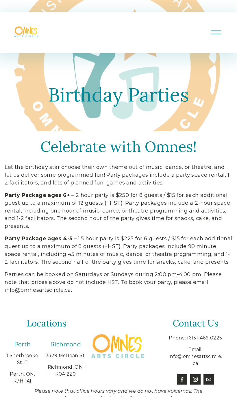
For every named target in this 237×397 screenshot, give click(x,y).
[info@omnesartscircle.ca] (208, 379)
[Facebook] (182, 379)
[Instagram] (195, 379)
